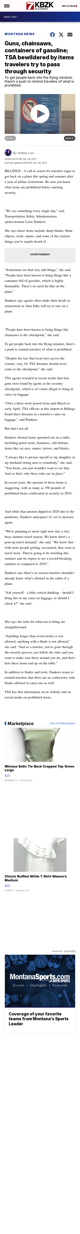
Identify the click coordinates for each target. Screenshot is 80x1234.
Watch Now (69, 6)
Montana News (20, 34)
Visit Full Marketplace (62, 723)
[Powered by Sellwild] (69, 951)
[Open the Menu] (6, 6)
